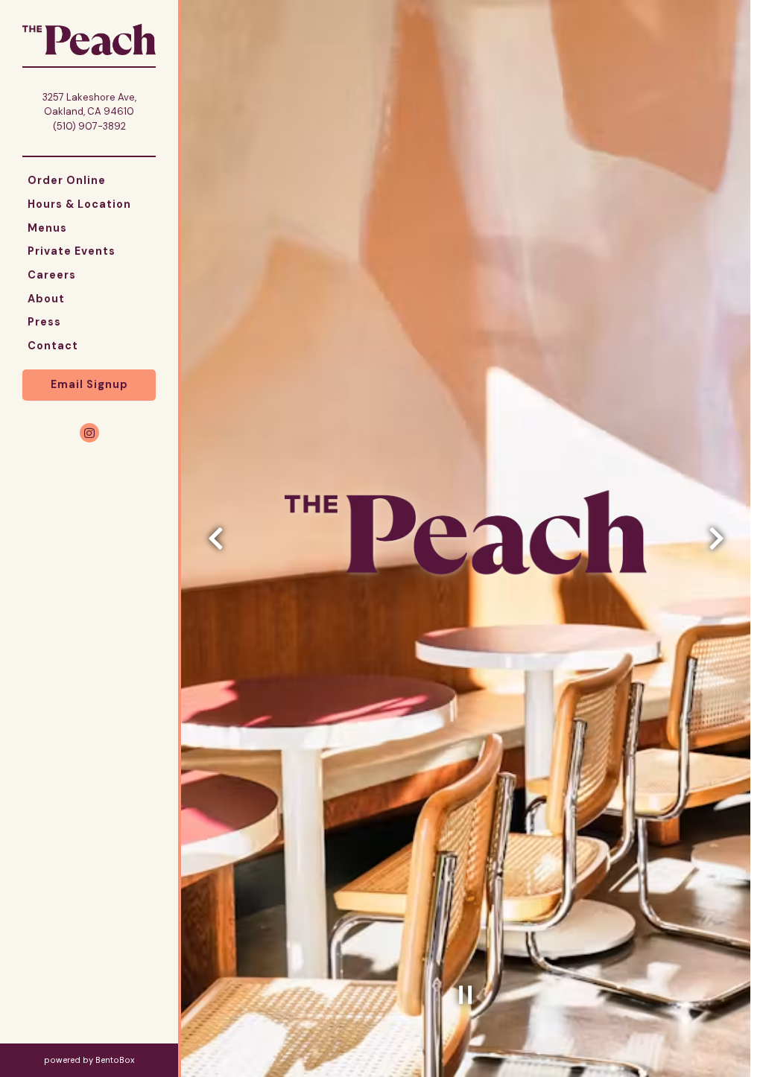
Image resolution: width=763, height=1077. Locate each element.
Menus (47, 228)
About (46, 298)
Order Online (69, 180)
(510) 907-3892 (89, 126)
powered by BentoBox (111, 1059)
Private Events (71, 251)
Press (44, 321)
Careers (52, 275)
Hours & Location (79, 204)
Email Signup (89, 384)
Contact (53, 345)
